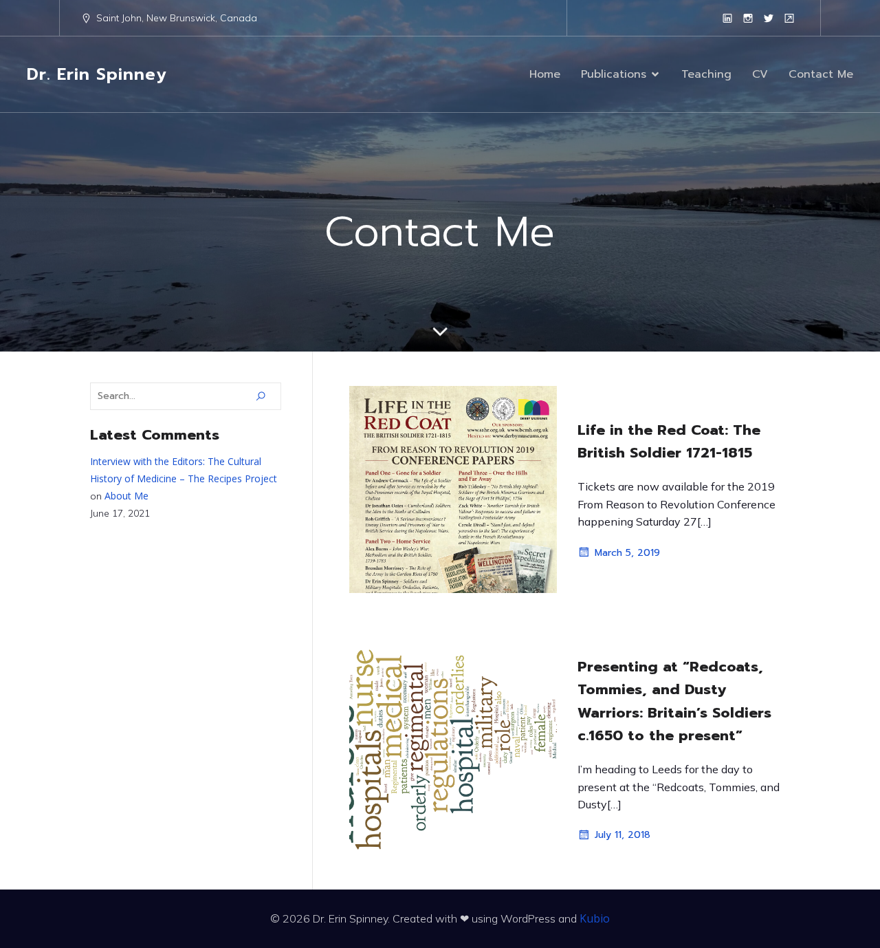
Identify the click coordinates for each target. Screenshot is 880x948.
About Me (126, 495)
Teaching (706, 74)
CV (760, 74)
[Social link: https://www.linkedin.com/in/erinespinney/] (727, 18)
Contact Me (821, 74)
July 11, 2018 (622, 835)
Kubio (595, 918)
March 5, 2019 (627, 553)
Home (544, 74)
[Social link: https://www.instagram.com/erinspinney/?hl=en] (748, 18)
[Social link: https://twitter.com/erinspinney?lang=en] (768, 18)
